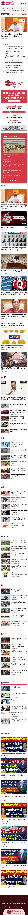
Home (8, 10)
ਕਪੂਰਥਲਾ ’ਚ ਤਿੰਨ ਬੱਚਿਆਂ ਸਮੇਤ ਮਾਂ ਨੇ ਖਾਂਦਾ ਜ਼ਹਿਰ (12, 14)
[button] (20, 20)
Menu (3, 10)
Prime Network (15, 10)
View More (15, 181)
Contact (23, 10)
